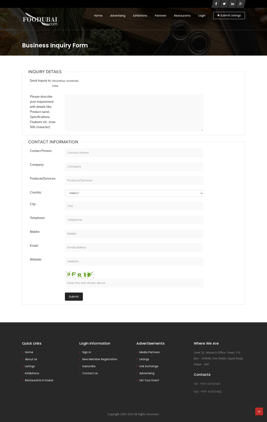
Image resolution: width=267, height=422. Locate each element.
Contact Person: (41, 150)
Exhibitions (140, 16)
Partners (160, 16)
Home (98, 16)
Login (201, 16)
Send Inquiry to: (40, 80)
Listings (30, 366)
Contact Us (90, 373)
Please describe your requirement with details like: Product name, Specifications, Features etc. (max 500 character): (43, 112)
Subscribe (89, 366)
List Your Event (149, 380)
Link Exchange (148, 366)
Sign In (86, 352)
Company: (37, 164)
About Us (31, 359)
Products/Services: (43, 178)
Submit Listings (230, 15)
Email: (34, 245)
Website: (36, 259)
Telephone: (37, 218)
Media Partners (149, 352)
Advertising (117, 16)
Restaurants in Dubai (39, 380)
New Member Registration (99, 359)
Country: (36, 192)
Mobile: (35, 231)
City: (33, 204)
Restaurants (182, 16)
